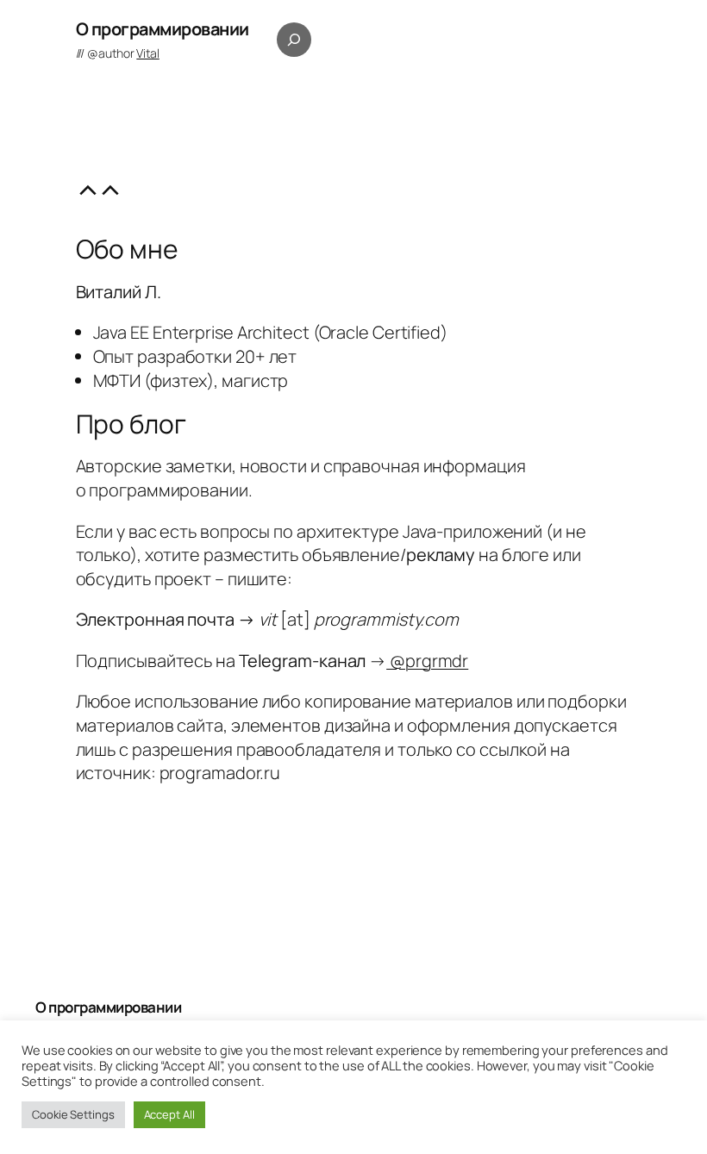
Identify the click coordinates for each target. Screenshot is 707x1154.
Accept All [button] (169, 1114)
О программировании (162, 29)
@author (123, 53)
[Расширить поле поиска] (294, 39)
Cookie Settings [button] (73, 1114)
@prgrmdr (427, 660)
